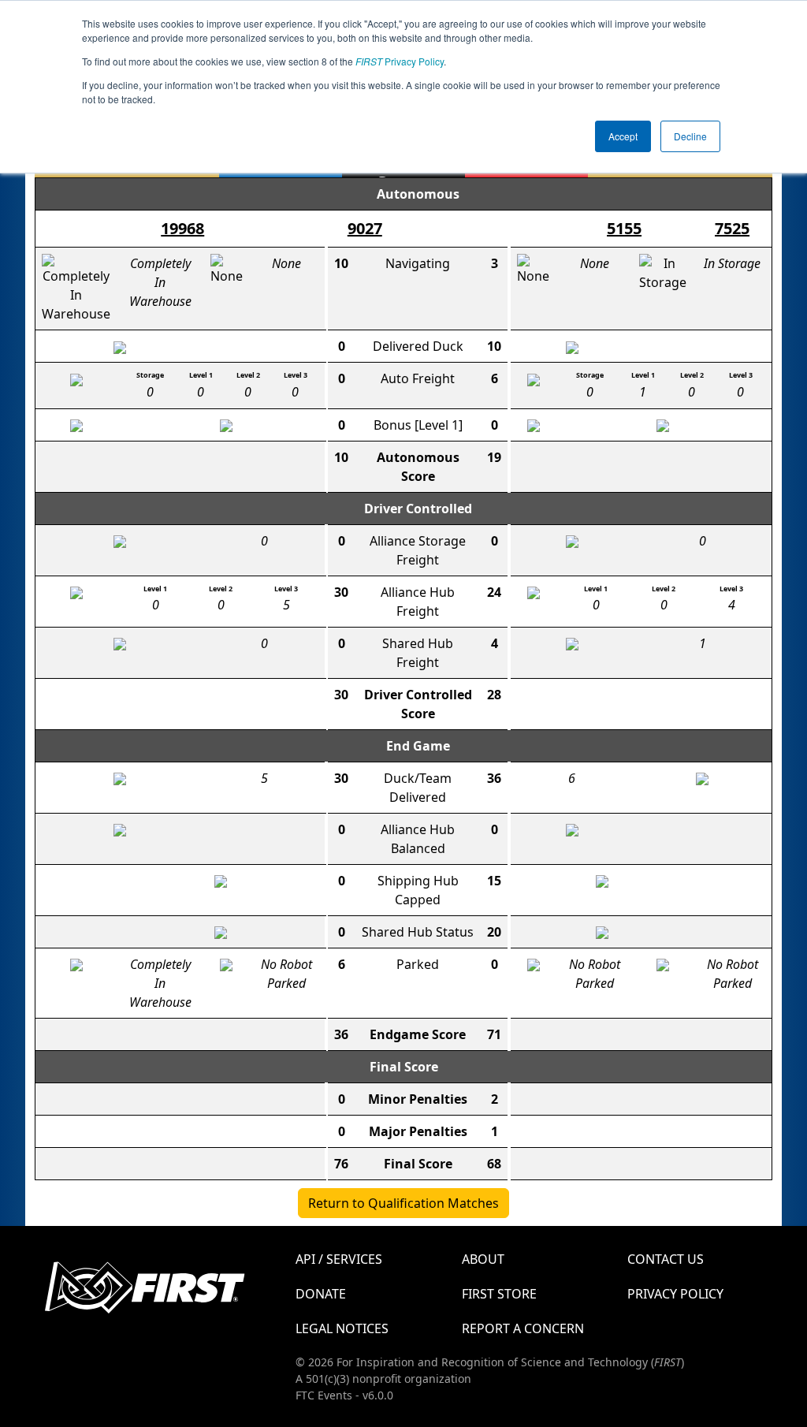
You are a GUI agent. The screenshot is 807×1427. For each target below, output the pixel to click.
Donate (321, 1293)
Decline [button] (690, 136)
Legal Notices (342, 1328)
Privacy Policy (399, 61)
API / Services (339, 1259)
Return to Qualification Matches (403, 1203)
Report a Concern (523, 1328)
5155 (624, 228)
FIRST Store (499, 1293)
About (483, 1259)
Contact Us (665, 1259)
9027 (365, 228)
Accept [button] (623, 136)
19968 (182, 228)
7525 (732, 228)
